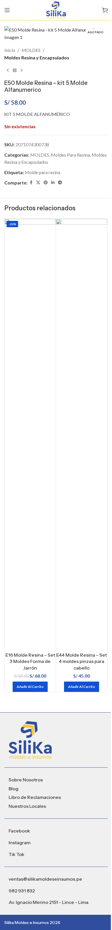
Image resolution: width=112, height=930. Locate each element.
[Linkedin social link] (52, 182)
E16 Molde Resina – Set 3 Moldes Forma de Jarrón (30, 661)
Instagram (19, 842)
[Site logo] (56, 9)
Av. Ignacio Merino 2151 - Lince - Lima (48, 902)
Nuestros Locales (27, 806)
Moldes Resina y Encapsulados (36, 57)
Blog (13, 788)
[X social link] (38, 182)
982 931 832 (22, 891)
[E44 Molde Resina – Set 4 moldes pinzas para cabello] (81, 434)
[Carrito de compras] (105, 10)
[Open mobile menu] (7, 10)
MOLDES (31, 50)
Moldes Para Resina (70, 154)
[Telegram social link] (60, 182)
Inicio (9, 50)
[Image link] (30, 739)
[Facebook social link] (31, 182)
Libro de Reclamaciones (35, 797)
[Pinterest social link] (45, 182)
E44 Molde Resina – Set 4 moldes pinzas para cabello (81, 661)
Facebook (19, 831)
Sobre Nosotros (26, 780)
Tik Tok (16, 854)
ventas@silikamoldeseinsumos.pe (45, 879)
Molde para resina (42, 172)
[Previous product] (7, 70)
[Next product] (21, 70)
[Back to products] (14, 70)
